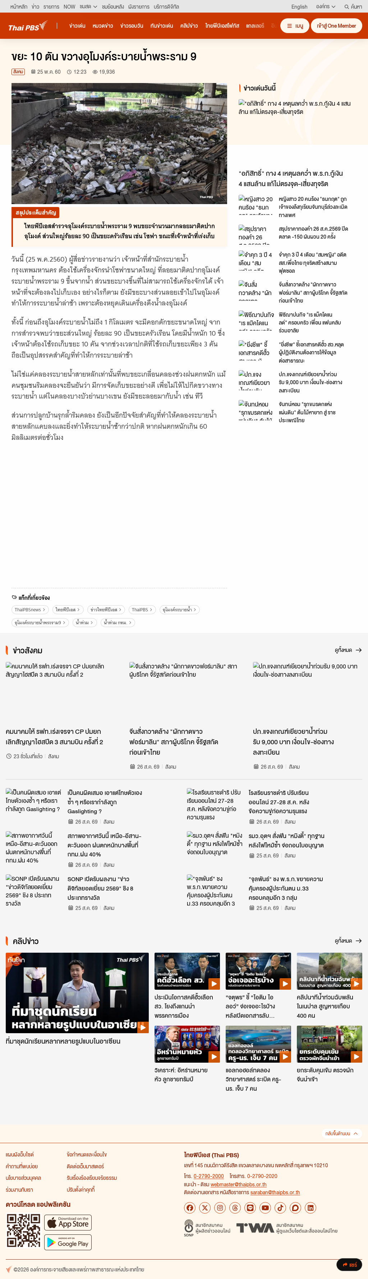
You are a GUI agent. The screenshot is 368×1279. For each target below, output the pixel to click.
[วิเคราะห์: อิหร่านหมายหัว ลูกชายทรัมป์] (187, 1044)
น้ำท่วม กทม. (115, 622)
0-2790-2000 (209, 1175)
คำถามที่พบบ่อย (22, 1166)
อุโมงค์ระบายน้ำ (177, 610)
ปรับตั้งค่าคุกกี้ (81, 1189)
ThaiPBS (140, 610)
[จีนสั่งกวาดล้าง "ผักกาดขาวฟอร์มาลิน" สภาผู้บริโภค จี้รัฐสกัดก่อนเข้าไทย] (257, 290)
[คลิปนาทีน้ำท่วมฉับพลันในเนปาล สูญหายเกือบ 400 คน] (329, 971)
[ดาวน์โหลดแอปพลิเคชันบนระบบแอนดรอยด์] (68, 1242)
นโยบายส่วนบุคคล (23, 1177)
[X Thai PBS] (205, 1208)
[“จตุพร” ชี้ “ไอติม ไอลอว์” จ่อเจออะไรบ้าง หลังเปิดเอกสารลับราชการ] (258, 971)
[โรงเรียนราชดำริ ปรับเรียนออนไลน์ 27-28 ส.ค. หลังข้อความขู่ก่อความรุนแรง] (215, 804)
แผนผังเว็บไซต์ (20, 1154)
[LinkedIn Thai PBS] (310, 1208)
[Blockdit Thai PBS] (295, 1208)
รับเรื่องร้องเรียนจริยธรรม (92, 1177)
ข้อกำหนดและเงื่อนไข (87, 1154)
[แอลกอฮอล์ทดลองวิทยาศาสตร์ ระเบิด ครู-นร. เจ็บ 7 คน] (258, 1044)
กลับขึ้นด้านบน (338, 1134)
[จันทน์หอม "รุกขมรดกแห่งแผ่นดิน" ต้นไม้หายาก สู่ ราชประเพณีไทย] (257, 410)
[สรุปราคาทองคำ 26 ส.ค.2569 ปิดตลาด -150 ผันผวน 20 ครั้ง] (257, 235)
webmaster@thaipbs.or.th (239, 1184)
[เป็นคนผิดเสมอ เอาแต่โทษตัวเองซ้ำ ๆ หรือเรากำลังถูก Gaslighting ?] (34, 804)
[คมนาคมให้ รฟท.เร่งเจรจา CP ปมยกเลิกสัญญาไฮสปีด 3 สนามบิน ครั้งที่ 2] (60, 692)
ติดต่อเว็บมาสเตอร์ (85, 1166)
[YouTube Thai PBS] (265, 1208)
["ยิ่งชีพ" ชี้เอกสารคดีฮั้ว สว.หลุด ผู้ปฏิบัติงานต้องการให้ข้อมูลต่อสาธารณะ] (257, 350)
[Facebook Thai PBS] (190, 1208)
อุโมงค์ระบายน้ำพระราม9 (38, 622)
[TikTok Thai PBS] (280, 1208)
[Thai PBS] (28, 25)
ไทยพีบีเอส (65, 610)
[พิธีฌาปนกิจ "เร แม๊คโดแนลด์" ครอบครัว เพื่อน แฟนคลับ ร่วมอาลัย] (257, 320)
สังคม (18, 72)
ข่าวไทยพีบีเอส (104, 610)
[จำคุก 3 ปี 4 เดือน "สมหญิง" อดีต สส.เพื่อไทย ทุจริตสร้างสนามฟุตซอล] (257, 260)
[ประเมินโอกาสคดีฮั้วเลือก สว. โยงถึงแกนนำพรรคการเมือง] (187, 971)
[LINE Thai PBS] (250, 1208)
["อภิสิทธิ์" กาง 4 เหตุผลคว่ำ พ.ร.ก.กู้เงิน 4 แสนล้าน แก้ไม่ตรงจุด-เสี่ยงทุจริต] (297, 132)
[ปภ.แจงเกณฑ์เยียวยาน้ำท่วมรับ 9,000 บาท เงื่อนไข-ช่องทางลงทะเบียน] (257, 380)
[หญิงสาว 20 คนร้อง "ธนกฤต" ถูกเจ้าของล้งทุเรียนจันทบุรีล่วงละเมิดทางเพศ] (257, 205)
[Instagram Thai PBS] (220, 1208)
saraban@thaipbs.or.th (275, 1192)
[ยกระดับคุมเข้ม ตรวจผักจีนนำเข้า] (329, 1044)
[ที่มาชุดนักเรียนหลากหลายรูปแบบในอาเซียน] (77, 993)
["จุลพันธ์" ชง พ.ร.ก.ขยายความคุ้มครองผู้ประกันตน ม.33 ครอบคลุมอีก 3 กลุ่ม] (215, 890)
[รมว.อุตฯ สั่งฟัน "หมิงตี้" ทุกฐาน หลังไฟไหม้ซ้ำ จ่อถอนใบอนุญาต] (215, 847)
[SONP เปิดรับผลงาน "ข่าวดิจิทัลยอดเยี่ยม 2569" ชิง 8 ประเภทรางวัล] (34, 890)
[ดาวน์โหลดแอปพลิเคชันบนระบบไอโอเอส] (68, 1222)
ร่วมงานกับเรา (19, 1189)
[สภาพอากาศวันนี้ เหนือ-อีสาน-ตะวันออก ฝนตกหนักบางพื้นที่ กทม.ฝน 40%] (34, 847)
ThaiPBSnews (28, 610)
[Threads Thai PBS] (235, 1208)
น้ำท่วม (82, 622)
